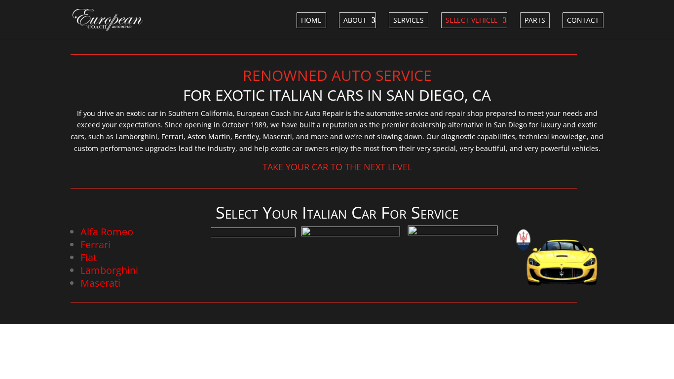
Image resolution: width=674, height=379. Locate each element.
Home (311, 20)
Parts (534, 20)
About (355, 20)
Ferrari (95, 244)
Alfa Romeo (106, 231)
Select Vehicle (472, 20)
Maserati (100, 283)
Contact (583, 20)
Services (408, 20)
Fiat (88, 257)
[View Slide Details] (241, 257)
